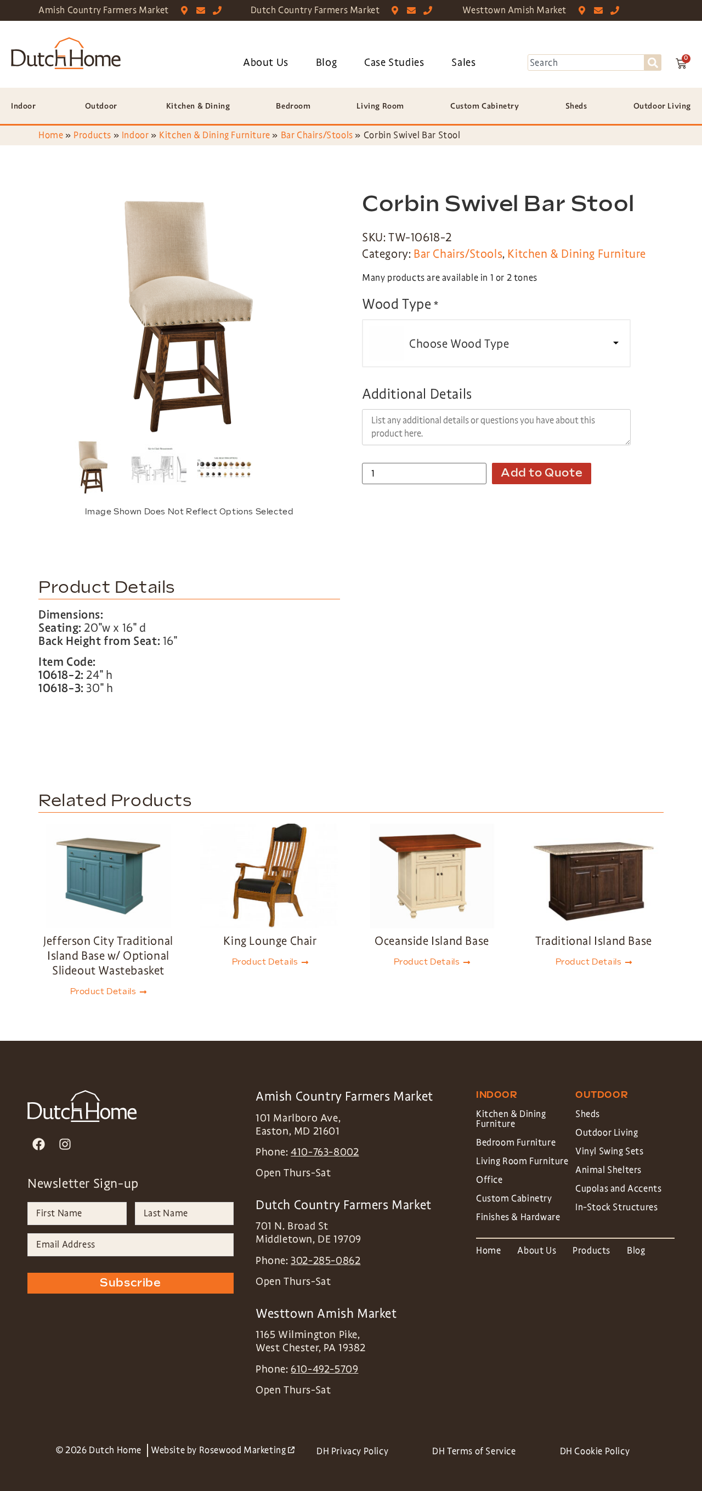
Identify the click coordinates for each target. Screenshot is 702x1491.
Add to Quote (541, 473)
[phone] (220, 10)
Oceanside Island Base (432, 941)
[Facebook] (38, 1144)
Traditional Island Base (593, 941)
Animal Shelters (608, 1170)
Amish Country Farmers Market (103, 10)
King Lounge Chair (269, 941)
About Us (265, 62)
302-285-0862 (325, 1260)
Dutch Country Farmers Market (315, 10)
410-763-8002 (325, 1152)
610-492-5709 (324, 1369)
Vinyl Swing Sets (609, 1151)
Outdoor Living (606, 1132)
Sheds (587, 1114)
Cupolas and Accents (618, 1188)
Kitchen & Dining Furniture (214, 135)
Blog (326, 62)
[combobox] (586, 62)
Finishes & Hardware (518, 1217)
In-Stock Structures (616, 1207)
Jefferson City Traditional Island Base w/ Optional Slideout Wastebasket (108, 956)
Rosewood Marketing (247, 1450)
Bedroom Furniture (516, 1142)
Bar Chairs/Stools (317, 135)
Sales (463, 62)
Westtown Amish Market (514, 10)
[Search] (652, 62)
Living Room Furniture (522, 1161)
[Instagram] (65, 1144)
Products (92, 135)
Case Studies (394, 62)
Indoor (135, 135)
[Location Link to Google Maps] (187, 10)
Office (489, 1180)
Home (50, 135)
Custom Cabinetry (514, 1198)
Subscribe (130, 1283)
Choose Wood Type (459, 343)
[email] (203, 10)
